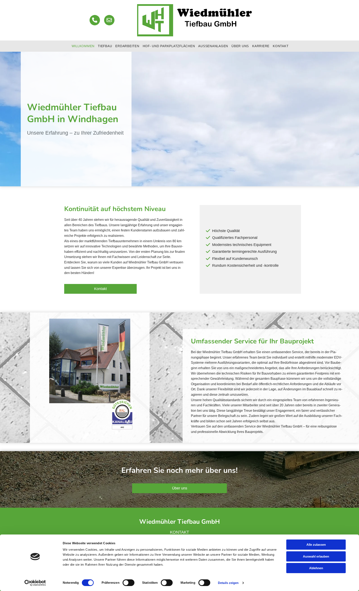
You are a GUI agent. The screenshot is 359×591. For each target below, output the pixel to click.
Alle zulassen (316, 544)
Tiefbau (105, 46)
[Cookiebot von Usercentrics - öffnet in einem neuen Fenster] (35, 583)
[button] (100, 289)
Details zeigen (228, 583)
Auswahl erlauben (316, 556)
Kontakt (280, 46)
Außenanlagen (213, 46)
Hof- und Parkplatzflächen (169, 46)
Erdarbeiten (127, 46)
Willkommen (83, 46)
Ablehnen (316, 568)
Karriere (260, 46)
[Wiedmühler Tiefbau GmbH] (194, 20)
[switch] (128, 582)
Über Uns (240, 46)
